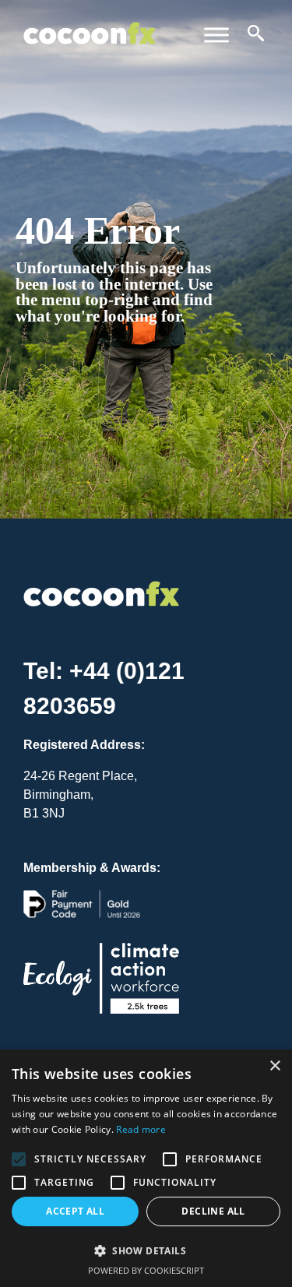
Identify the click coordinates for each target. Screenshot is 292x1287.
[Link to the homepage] (89, 21)
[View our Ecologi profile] (101, 991)
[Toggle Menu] (216, 34)
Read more (141, 1129)
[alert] (146, 1168)
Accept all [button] (75, 1211)
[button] (146, 1250)
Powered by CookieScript (146, 1270)
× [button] (274, 1066)
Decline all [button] (213, 1211)
